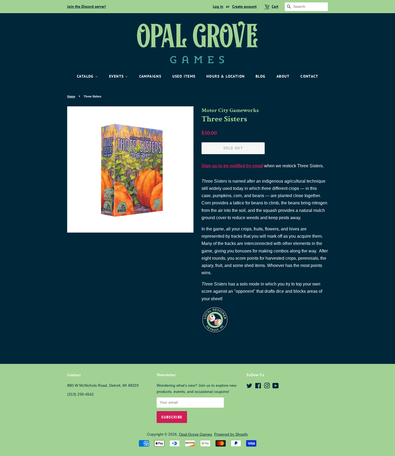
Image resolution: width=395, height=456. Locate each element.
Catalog (86, 76)
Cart (275, 6)
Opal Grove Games (195, 434)
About (283, 76)
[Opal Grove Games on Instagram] (267, 387)
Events (117, 76)
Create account (244, 6)
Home (71, 96)
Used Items (184, 76)
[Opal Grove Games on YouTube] (275, 387)
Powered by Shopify (231, 434)
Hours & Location (225, 76)
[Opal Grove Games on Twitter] (249, 387)
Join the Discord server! (86, 6)
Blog (261, 76)
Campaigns (150, 76)
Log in (218, 6)
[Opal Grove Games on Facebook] (258, 387)
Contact (309, 76)
